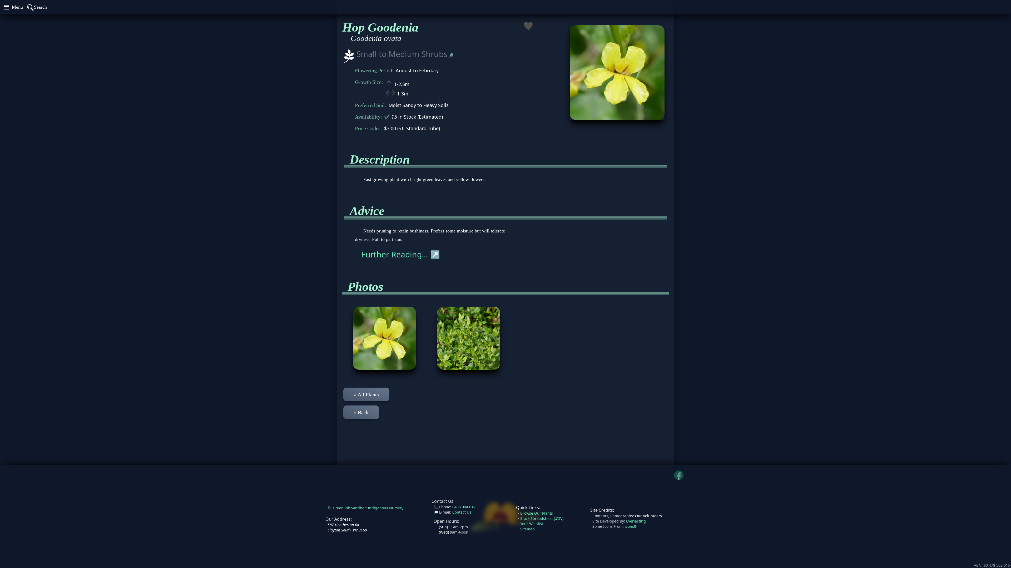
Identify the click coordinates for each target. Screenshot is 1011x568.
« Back (361, 412)
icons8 (630, 526)
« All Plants (366, 394)
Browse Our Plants (536, 513)
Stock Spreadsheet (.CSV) (541, 518)
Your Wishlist (531, 523)
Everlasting (636, 521)
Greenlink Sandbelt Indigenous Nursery (368, 507)
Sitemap (527, 528)
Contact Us (461, 512)
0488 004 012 (463, 506)
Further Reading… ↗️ (400, 254)
